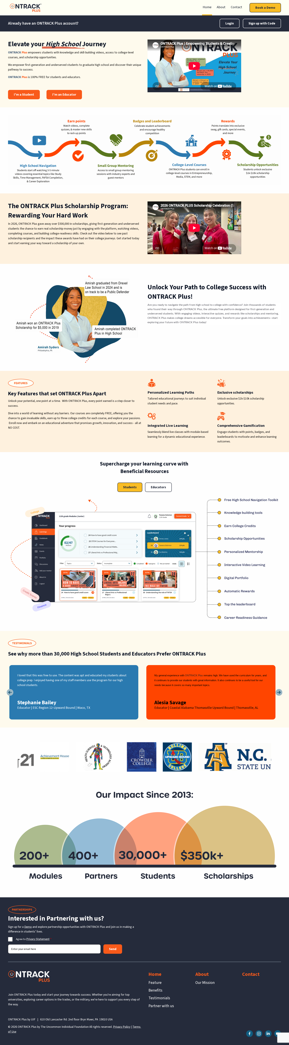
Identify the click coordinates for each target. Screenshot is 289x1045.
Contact (236, 7)
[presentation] (10, 692)
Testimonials (159, 998)
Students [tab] (130, 487)
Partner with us (161, 1006)
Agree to (33, 939)
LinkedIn (268, 1033)
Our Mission (205, 983)
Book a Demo (265, 7)
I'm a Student (24, 94)
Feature (155, 983)
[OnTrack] (25, 8)
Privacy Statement (38, 939)
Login (229, 23)
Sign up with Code (262, 23)
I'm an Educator (64, 94)
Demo (28, 927)
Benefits (155, 990)
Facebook (249, 1033)
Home (207, 7)
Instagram (259, 1033)
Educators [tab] (158, 487)
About (221, 7)
